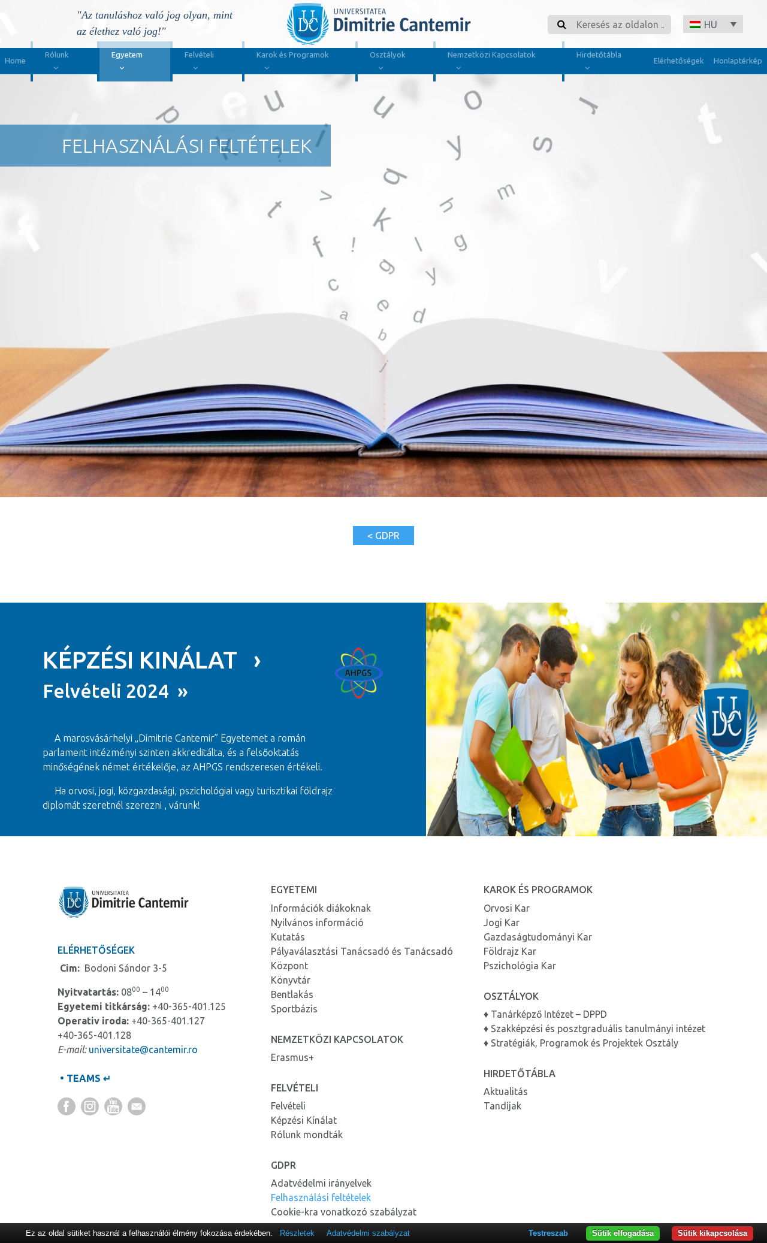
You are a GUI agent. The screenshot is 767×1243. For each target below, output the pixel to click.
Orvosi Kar (507, 908)
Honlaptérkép (738, 60)
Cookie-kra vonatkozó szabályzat (343, 1211)
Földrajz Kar (510, 951)
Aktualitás (506, 1091)
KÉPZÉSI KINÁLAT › (152, 659)
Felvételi (199, 54)
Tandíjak (502, 1105)
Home (15, 60)
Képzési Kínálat (304, 1120)
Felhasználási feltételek (321, 1197)
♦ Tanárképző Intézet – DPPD (545, 1014)
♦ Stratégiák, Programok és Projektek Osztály (581, 1043)
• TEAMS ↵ (84, 1078)
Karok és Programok (292, 54)
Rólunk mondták (307, 1134)
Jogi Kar (502, 922)
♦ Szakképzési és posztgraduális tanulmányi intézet (594, 1028)
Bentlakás (292, 994)
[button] (713, 24)
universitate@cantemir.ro (143, 1049)
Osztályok (388, 54)
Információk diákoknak (321, 908)
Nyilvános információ (317, 922)
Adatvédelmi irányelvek (321, 1183)
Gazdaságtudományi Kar (538, 937)
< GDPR (383, 535)
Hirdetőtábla (598, 54)
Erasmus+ (292, 1057)
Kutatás (288, 937)
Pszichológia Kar (520, 965)
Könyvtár (290, 980)
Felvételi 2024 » (115, 690)
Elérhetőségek (679, 60)
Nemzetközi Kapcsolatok (492, 54)
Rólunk (57, 54)
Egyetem (127, 54)
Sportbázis (294, 1008)
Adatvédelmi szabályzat (368, 1233)
